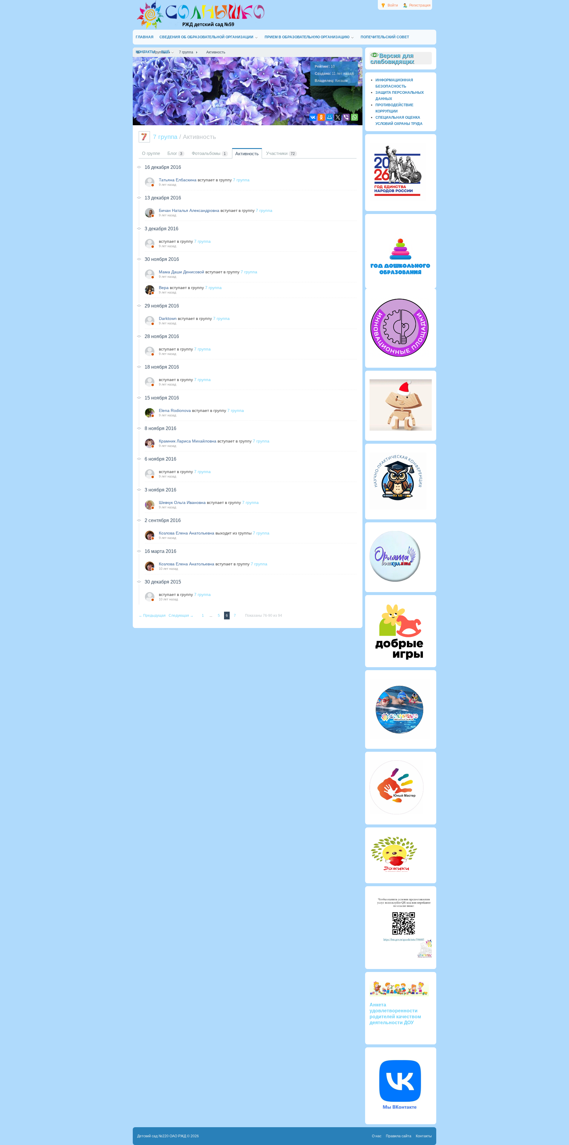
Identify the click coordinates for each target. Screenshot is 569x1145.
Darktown (168, 318)
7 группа (241, 179)
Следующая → (181, 615)
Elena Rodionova (175, 410)
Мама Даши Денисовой (181, 271)
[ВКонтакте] (313, 117)
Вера (164, 287)
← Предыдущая (153, 615)
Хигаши (341, 81)
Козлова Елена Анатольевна (186, 533)
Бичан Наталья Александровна (189, 210)
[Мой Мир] (329, 117)
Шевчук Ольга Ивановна (182, 502)
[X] (337, 117)
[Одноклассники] (321, 117)
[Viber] (346, 117)
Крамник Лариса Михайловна (187, 441)
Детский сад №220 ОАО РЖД (161, 1136)
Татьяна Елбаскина (177, 179)
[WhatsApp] (354, 117)
